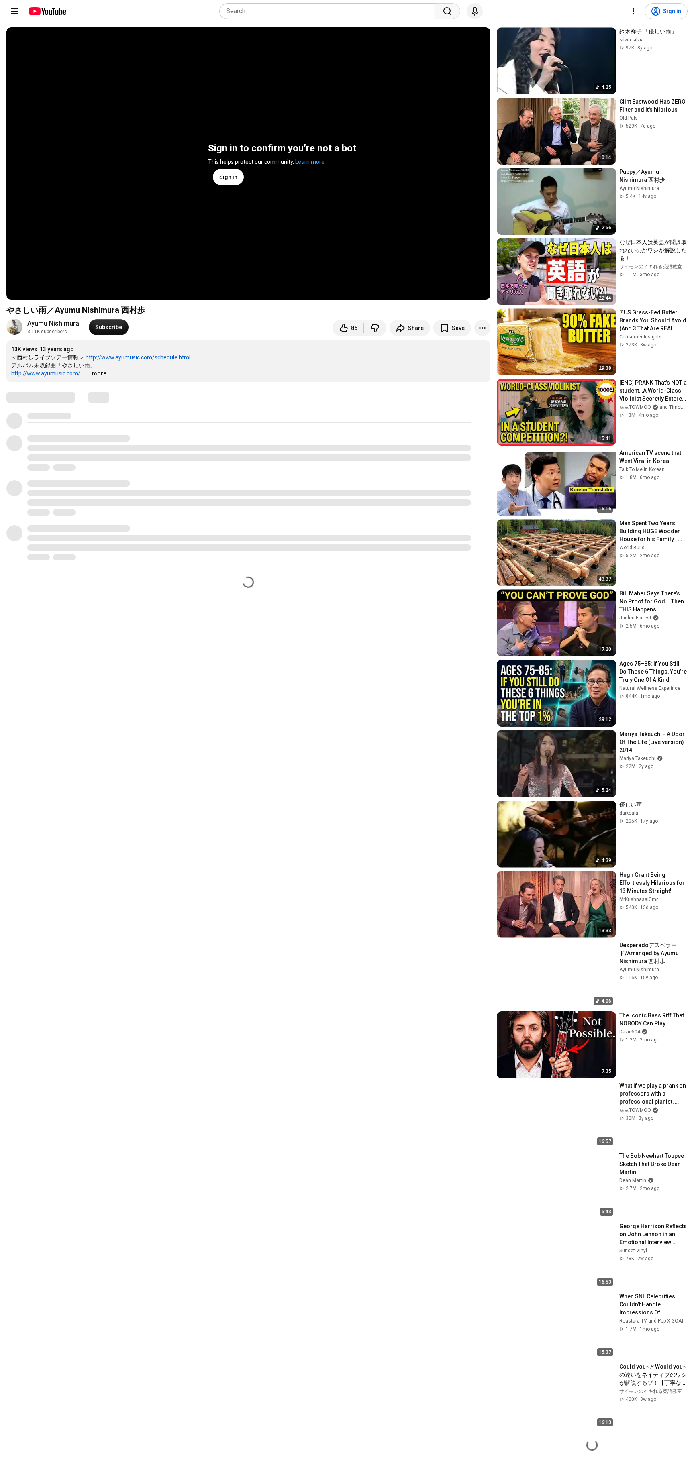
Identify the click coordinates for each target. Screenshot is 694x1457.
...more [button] (96, 373)
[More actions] (482, 328)
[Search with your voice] (475, 11)
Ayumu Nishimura (53, 323)
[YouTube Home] (47, 11)
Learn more (310, 162)
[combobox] (329, 11)
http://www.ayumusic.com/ (48, 373)
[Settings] (633, 11)
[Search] (447, 11)
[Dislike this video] (375, 328)
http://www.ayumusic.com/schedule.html (138, 357)
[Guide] (14, 11)
